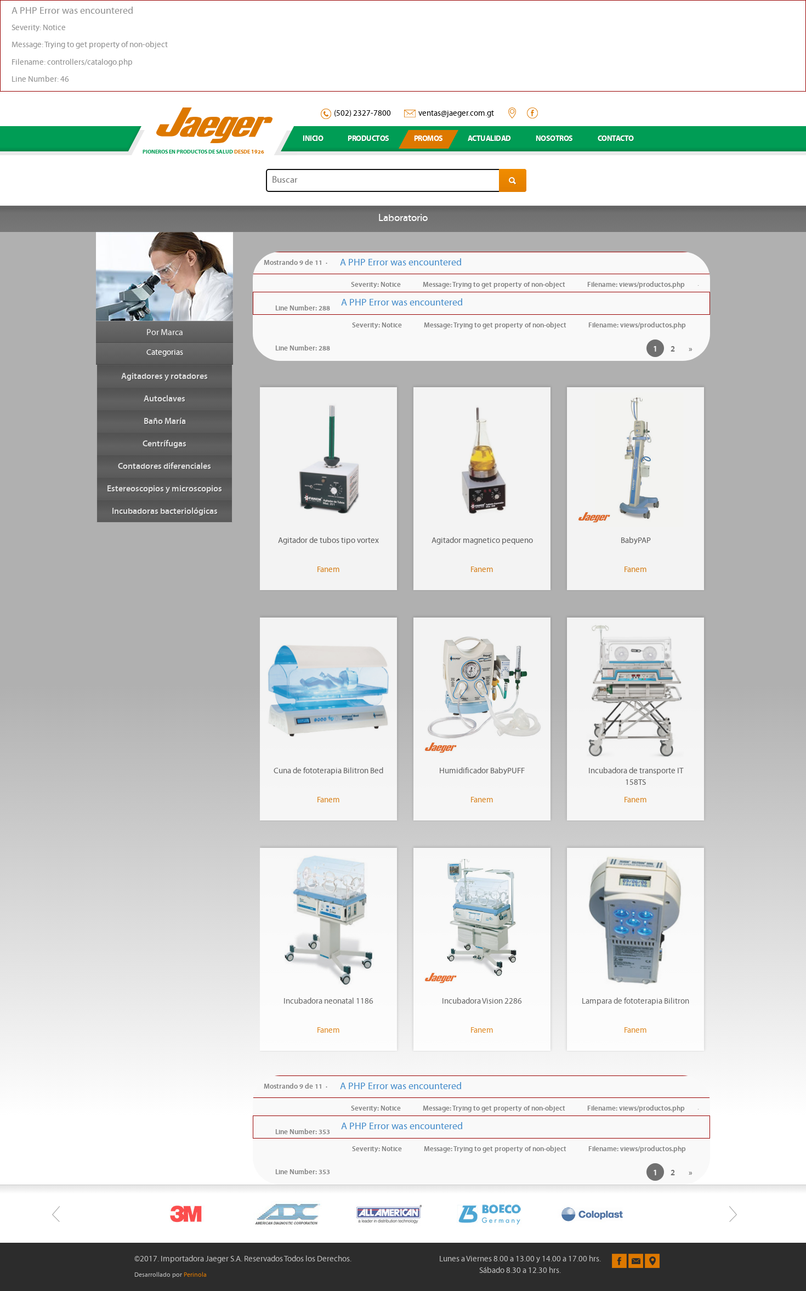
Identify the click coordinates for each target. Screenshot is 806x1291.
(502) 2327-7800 (362, 114)
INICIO (313, 139)
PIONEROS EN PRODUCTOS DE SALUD (203, 152)
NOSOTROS (554, 139)
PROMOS (428, 139)
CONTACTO (616, 139)
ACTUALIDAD (489, 139)
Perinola (195, 1275)
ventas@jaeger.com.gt (456, 114)
